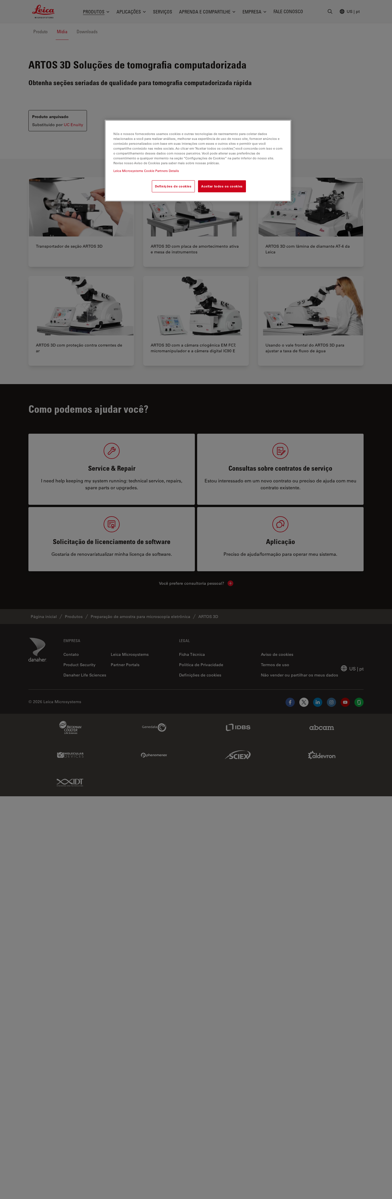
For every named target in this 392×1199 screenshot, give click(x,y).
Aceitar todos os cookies (222, 186)
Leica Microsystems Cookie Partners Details (146, 171)
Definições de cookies (173, 186)
